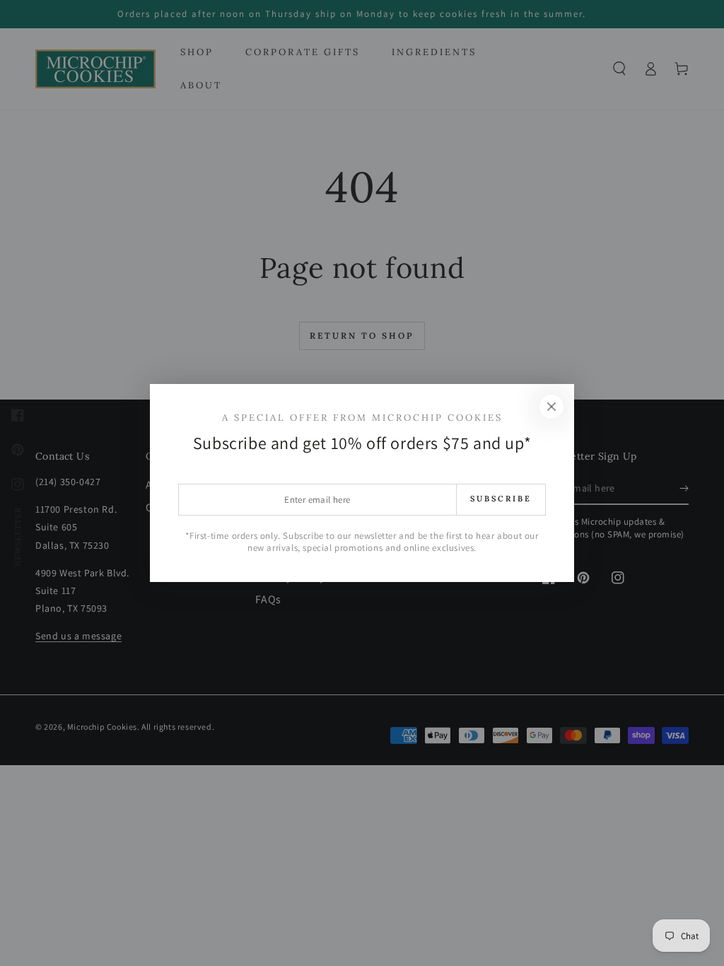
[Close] (551, 406)
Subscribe (501, 499)
